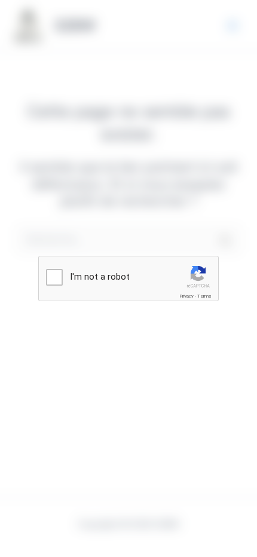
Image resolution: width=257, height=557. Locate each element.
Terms (204, 296)
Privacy (186, 296)
